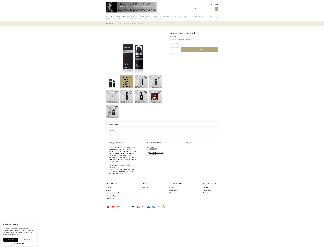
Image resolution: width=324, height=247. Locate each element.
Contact (205, 187)
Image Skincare (146, 16)
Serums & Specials (122, 23)
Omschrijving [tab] (113, 124)
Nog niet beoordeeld (185, 39)
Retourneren (207, 190)
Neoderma (182, 16)
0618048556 (153, 150)
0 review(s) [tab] (112, 130)
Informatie (158, 19)
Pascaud (166, 16)
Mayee (209, 16)
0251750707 (153, 147)
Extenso (173, 16)
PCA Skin (109, 19)
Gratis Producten (137, 19)
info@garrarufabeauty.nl (156, 152)
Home (108, 23)
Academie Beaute (199, 16)
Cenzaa (112, 16)
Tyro (189, 16)
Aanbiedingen (145, 187)
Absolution (157, 16)
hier (25, 234)
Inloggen (172, 187)
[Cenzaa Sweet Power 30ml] (134, 73)
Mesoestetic (135, 16)
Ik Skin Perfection (123, 16)
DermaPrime (118, 19)
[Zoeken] (216, 9)
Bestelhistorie (173, 190)
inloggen (215, 4)
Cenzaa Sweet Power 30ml (137, 23)
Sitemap (205, 193)
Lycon (127, 19)
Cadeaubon (149, 19)
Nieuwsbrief (172, 193)
